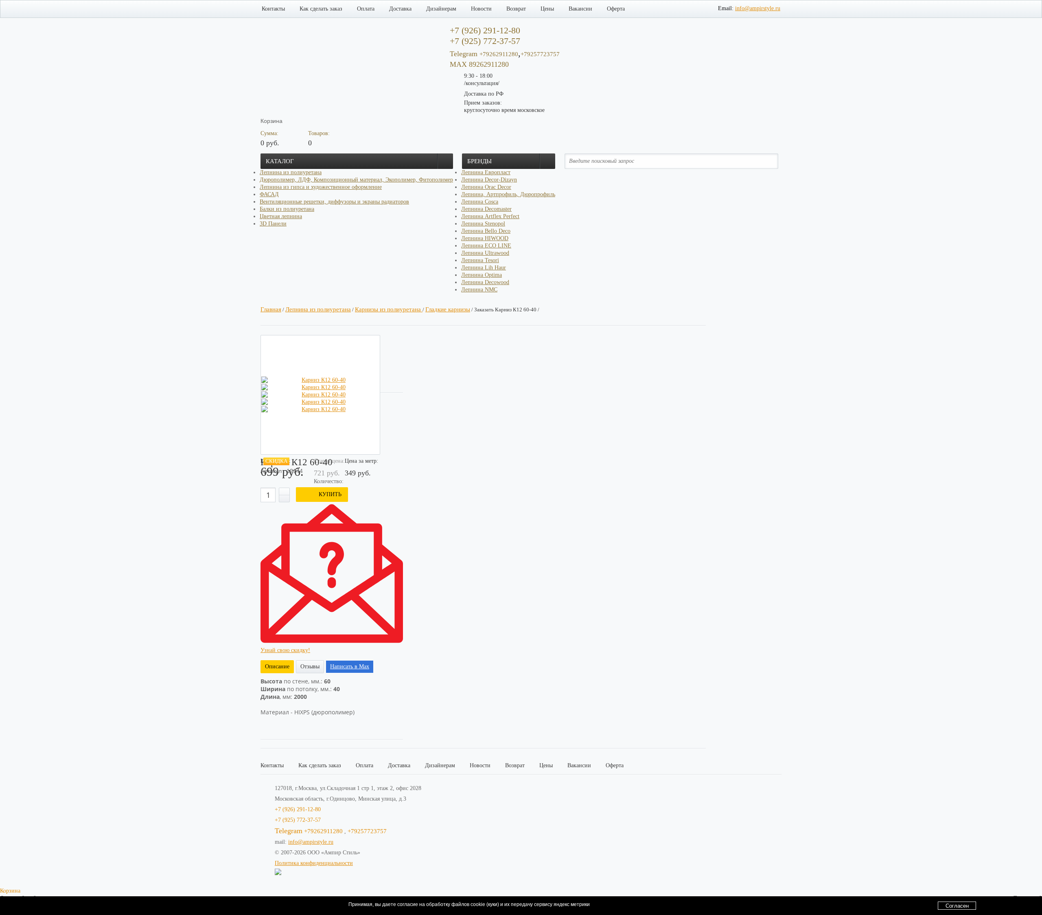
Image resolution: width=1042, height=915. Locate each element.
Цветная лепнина (281, 216)
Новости (481, 9)
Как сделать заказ (321, 9)
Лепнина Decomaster (486, 209)
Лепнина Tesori (480, 260)
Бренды (479, 161)
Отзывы (310, 666)
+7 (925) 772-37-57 (298, 820)
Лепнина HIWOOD (484, 238)
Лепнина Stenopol (483, 224)
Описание (277, 666)
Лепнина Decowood (485, 282)
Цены (547, 9)
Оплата (365, 9)
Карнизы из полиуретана (388, 309)
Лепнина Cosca (479, 202)
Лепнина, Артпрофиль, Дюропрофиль (508, 194)
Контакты (273, 9)
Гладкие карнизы (447, 309)
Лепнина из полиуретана (291, 172)
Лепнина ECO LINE (486, 246)
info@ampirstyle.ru (757, 8)
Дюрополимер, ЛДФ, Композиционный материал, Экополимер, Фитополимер (356, 180)
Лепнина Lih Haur (483, 268)
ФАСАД (269, 194)
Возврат (516, 9)
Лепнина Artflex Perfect (490, 216)
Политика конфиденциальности (314, 863)
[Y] (767, 161)
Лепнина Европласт (485, 172)
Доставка (400, 9)
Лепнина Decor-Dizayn (489, 180)
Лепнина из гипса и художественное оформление (321, 187)
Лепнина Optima (481, 275)
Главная (270, 309)
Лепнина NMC (479, 290)
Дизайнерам (441, 9)
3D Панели (273, 224)
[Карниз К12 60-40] (320, 380)
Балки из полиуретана (287, 209)
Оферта (616, 9)
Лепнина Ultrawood (485, 253)
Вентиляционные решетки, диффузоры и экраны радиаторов (334, 202)
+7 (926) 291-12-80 (298, 809)
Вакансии (580, 9)
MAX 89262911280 (479, 64)
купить (330, 494)
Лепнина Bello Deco (485, 231)
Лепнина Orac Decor (486, 187)
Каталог (280, 161)
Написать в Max (349, 666)
